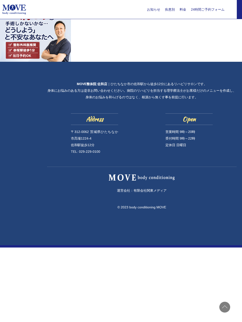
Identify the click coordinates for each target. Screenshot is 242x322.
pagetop (224, 307)
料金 (183, 9)
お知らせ (153, 9)
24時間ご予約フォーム (208, 9)
